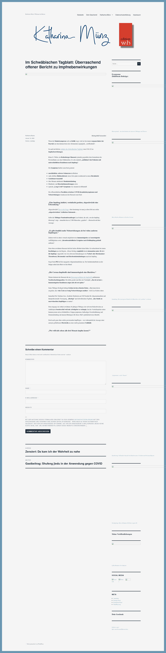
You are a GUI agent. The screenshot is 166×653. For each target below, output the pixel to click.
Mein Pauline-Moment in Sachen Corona (122, 217)
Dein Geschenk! (91, 15)
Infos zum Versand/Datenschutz (120, 629)
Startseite (80, 15)
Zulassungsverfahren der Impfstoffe (81, 277)
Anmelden (116, 598)
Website (28, 407)
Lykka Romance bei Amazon (119, 565)
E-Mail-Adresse (31, 398)
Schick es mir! (115, 627)
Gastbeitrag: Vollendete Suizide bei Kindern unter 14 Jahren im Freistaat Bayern (133, 455)
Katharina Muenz (30, 135)
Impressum (137, 15)
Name (28, 388)
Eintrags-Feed (117, 600)
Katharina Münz (105, 15)
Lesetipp (32, 141)
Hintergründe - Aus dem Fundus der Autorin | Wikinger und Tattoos (129, 131)
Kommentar (29, 359)
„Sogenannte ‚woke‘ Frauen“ (119, 375)
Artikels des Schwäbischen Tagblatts (72, 149)
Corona (27, 141)
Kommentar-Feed (117, 602)
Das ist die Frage (64, 209)
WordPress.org (117, 604)
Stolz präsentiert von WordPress (35, 644)
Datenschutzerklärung (122, 15)
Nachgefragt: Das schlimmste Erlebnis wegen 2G (124, 523)
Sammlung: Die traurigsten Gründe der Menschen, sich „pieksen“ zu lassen (131, 299)
